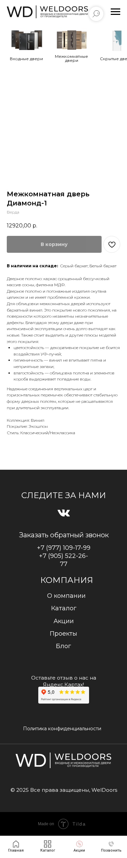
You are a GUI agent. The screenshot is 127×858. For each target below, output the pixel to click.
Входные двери (26, 58)
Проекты (63, 633)
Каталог (64, 608)
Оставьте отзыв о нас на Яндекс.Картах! (63, 681)
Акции (64, 621)
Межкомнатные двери (71, 58)
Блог (63, 646)
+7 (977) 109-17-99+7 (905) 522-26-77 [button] (63, 556)
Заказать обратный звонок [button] (64, 535)
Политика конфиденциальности (62, 729)
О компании (66, 595)
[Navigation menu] (115, 11)
